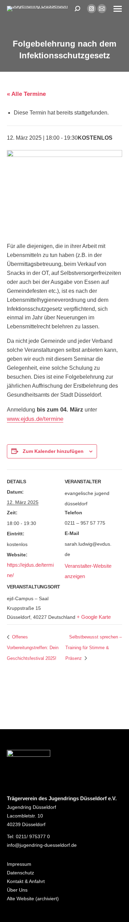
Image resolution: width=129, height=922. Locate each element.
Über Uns (17, 890)
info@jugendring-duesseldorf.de (42, 845)
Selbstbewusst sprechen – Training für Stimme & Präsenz (93, 648)
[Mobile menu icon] (117, 8)
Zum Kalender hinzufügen (53, 451)
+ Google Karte (94, 617)
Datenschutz (20, 872)
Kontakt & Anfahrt (26, 881)
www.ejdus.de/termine (35, 419)
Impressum (19, 864)
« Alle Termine (26, 94)
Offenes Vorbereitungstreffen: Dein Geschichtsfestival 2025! (32, 648)
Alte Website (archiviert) (33, 898)
